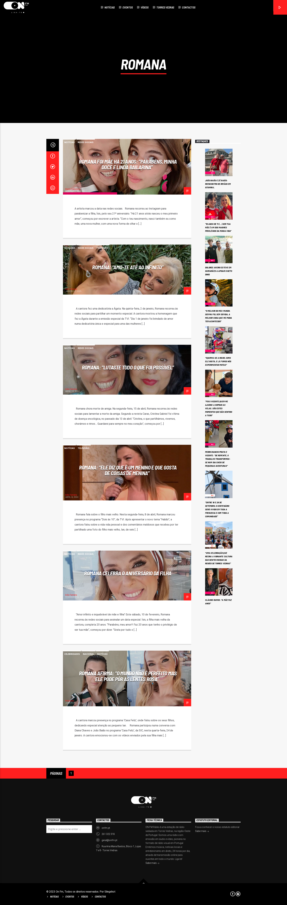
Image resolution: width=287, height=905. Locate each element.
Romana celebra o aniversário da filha (127, 573)
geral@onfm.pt (109, 840)
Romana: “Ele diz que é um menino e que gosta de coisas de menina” (128, 470)
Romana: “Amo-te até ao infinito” (127, 267)
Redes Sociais (86, 142)
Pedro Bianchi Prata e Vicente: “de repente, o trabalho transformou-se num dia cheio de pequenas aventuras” (217, 458)
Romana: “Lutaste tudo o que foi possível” (128, 367)
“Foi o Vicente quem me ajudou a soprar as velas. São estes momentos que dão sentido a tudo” (218, 408)
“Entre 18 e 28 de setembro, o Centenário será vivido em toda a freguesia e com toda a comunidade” (217, 509)
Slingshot (109, 891)
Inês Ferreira (71, 289)
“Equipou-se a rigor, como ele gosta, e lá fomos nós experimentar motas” (218, 361)
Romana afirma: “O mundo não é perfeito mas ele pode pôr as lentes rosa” (128, 676)
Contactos (188, 7)
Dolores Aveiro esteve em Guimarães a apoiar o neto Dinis (218, 271)
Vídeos (144, 7)
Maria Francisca (72, 189)
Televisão (102, 247)
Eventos (128, 7)
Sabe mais (151, 863)
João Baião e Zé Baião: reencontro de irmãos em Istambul (218, 184)
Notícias (109, 7)
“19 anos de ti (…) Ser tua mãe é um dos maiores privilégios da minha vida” (218, 227)
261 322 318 (108, 834)
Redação (69, 700)
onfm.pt (106, 828)
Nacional (88, 653)
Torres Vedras (165, 7)
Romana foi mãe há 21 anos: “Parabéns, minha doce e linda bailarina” (128, 164)
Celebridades (72, 653)
